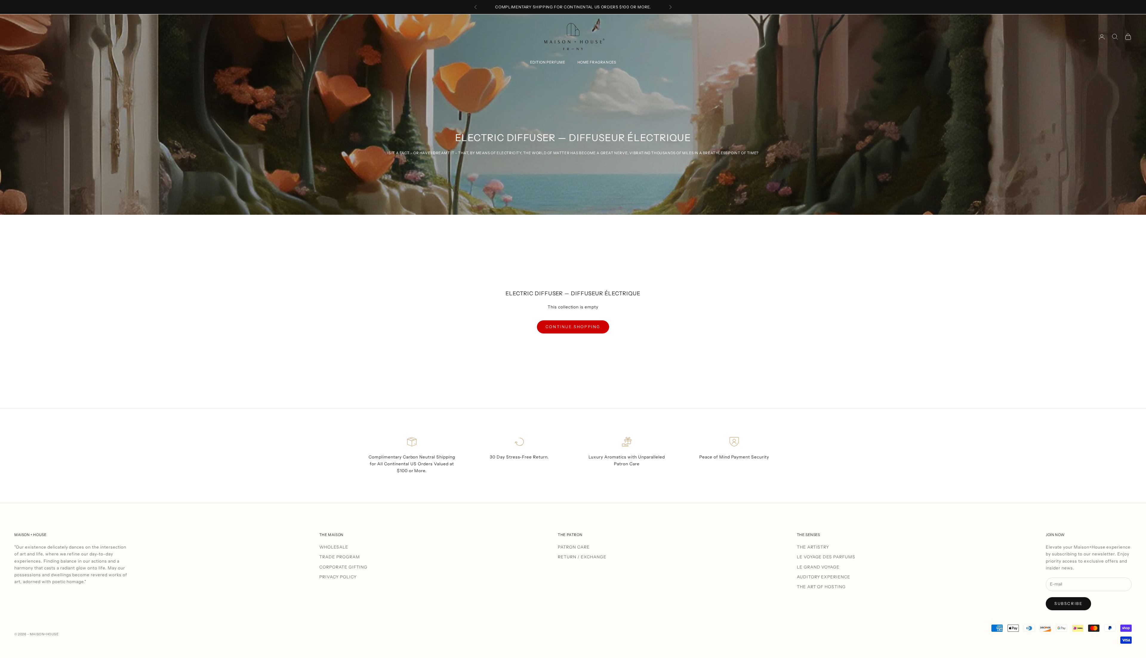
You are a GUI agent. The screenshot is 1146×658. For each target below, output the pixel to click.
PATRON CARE (574, 547)
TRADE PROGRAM (339, 557)
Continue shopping (573, 326)
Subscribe (1068, 603)
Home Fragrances (596, 62)
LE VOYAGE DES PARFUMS (826, 557)
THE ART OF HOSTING (821, 586)
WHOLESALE (333, 547)
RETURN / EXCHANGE (582, 557)
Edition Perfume (548, 62)
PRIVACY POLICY (338, 577)
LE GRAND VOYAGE (818, 567)
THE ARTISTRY (813, 547)
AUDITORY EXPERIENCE (824, 577)
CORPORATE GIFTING (343, 567)
